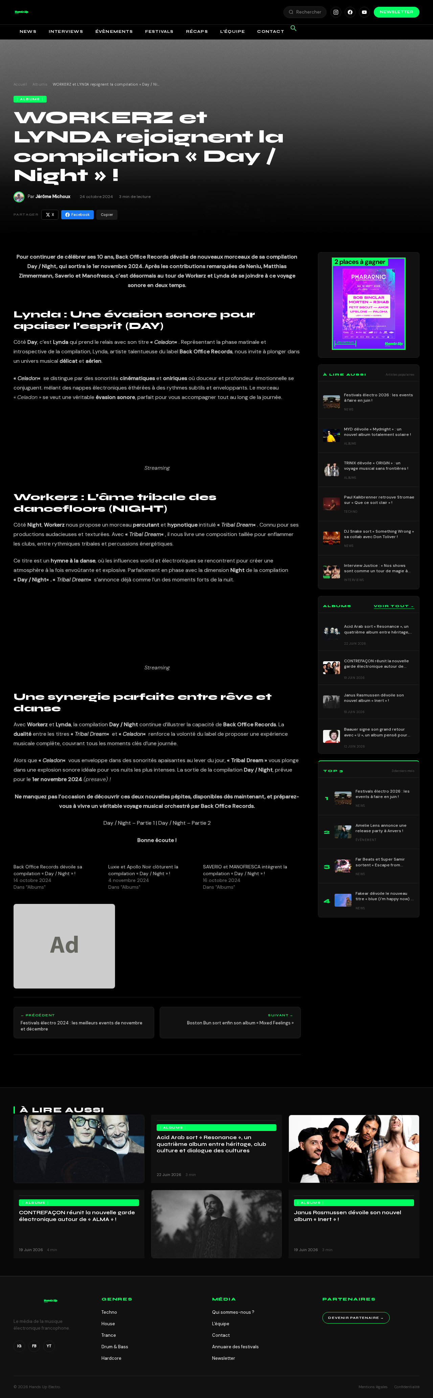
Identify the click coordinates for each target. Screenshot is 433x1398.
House (108, 1324)
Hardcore (111, 1358)
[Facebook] (350, 12)
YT (49, 1346)
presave (96, 779)
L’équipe (232, 31)
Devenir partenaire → (356, 1318)
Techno (109, 1312)
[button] (22, 12)
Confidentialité (406, 1386)
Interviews (66, 31)
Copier (107, 214)
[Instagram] (336, 12)
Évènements (114, 31)
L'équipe (220, 1324)
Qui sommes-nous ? (233, 1312)
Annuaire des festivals (235, 1347)
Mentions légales (373, 1386)
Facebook (80, 214)
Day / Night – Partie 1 (129, 822)
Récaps (197, 31)
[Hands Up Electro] (22, 12)
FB (34, 1346)
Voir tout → (394, 606)
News (28, 31)
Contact (270, 31)
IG (19, 1346)
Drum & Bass (114, 1347)
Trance (108, 1335)
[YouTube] (364, 12)
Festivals (159, 31)
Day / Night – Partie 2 (184, 822)
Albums (40, 84)
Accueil (20, 84)
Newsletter (396, 12)
